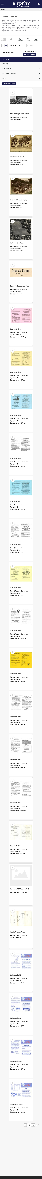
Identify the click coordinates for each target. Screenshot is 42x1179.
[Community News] (21, 315)
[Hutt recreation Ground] (21, 229)
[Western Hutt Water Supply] (21, 186)
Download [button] (11, 39)
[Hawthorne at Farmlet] (21, 143)
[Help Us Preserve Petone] (21, 918)
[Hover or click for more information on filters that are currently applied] (35, 51)
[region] (21, 72)
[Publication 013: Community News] (21, 875)
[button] (20, 39)
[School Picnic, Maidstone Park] (21, 272)
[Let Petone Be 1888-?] (21, 961)
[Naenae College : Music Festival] (21, 100)
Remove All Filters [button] (29, 54)
